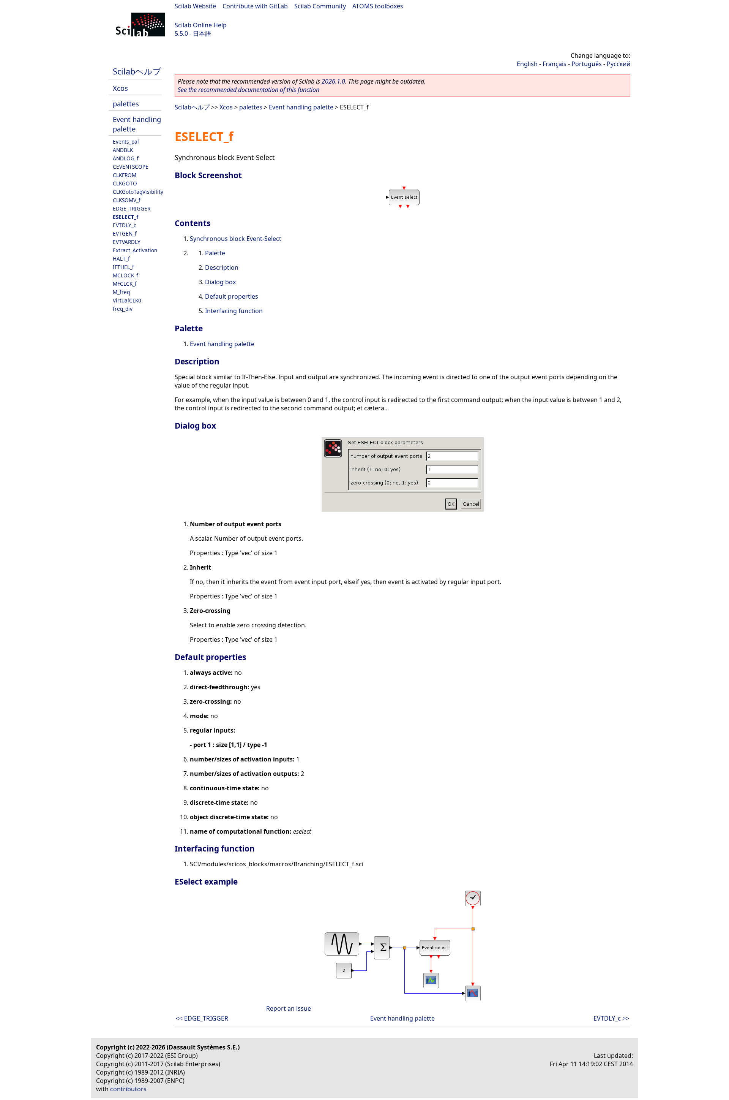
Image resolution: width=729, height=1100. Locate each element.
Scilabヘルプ (137, 71)
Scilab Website (195, 6)
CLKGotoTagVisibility (138, 191)
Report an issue (288, 1008)
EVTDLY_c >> (611, 1018)
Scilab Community (320, 6)
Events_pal (126, 141)
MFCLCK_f (125, 283)
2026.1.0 (333, 81)
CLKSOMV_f (126, 200)
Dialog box (220, 282)
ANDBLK (123, 150)
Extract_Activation (135, 250)
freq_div (123, 308)
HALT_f (121, 258)
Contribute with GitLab (255, 6)
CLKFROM (124, 175)
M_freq (121, 292)
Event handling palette (301, 107)
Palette (215, 253)
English (527, 64)
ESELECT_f (125, 216)
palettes (126, 103)
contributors (128, 1089)
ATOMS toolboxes (377, 6)
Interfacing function (234, 311)
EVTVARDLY (126, 241)
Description (221, 267)
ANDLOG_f (126, 158)
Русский (618, 64)
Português (586, 64)
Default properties (231, 296)
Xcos (120, 88)
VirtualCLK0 (127, 300)
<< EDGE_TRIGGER (202, 1018)
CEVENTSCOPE (130, 166)
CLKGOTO (125, 183)
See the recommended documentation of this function (248, 89)
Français (554, 64)
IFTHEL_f (123, 267)
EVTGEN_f (125, 233)
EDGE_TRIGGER (131, 208)
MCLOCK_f (125, 275)
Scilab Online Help (201, 25)
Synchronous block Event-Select (235, 238)
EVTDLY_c (124, 225)
